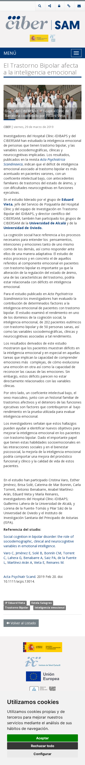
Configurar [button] (42, 754)
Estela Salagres (41, 603)
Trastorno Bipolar (16, 607)
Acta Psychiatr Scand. (20, 576)
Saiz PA (50, 557)
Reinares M (55, 562)
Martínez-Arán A (19, 562)
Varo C (9, 553)
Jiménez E (23, 553)
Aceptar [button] (42, 738)
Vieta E (39, 562)
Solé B (37, 553)
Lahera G (14, 557)
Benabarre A (32, 557)
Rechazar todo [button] (42, 746)
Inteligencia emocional (49, 607)
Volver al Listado (23, 623)
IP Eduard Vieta (15, 603)
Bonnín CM (52, 553)
